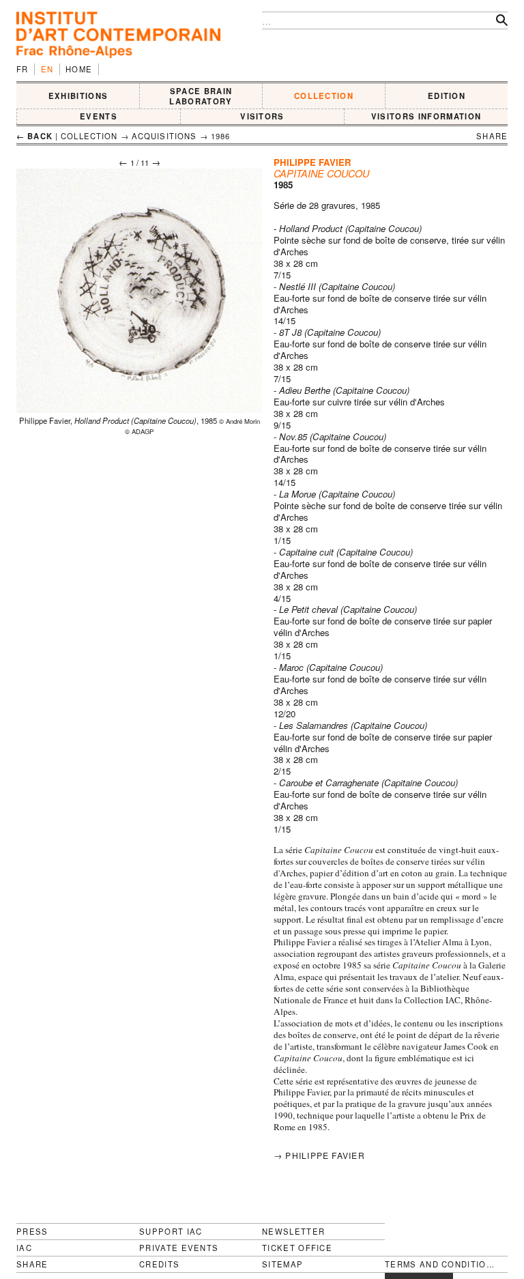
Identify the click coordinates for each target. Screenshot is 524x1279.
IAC (24, 1247)
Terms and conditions (440, 1264)
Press (32, 1231)
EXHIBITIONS (78, 95)
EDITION (446, 95)
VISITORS (262, 116)
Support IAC (171, 1231)
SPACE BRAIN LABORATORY (200, 95)
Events (98, 116)
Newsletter (293, 1231)
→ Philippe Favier (319, 1155)
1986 (221, 135)
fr (22, 68)
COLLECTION (323, 95)
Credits (159, 1264)
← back (34, 135)
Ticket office (297, 1247)
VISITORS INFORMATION (426, 116)
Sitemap (282, 1264)
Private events (178, 1247)
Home (79, 68)
